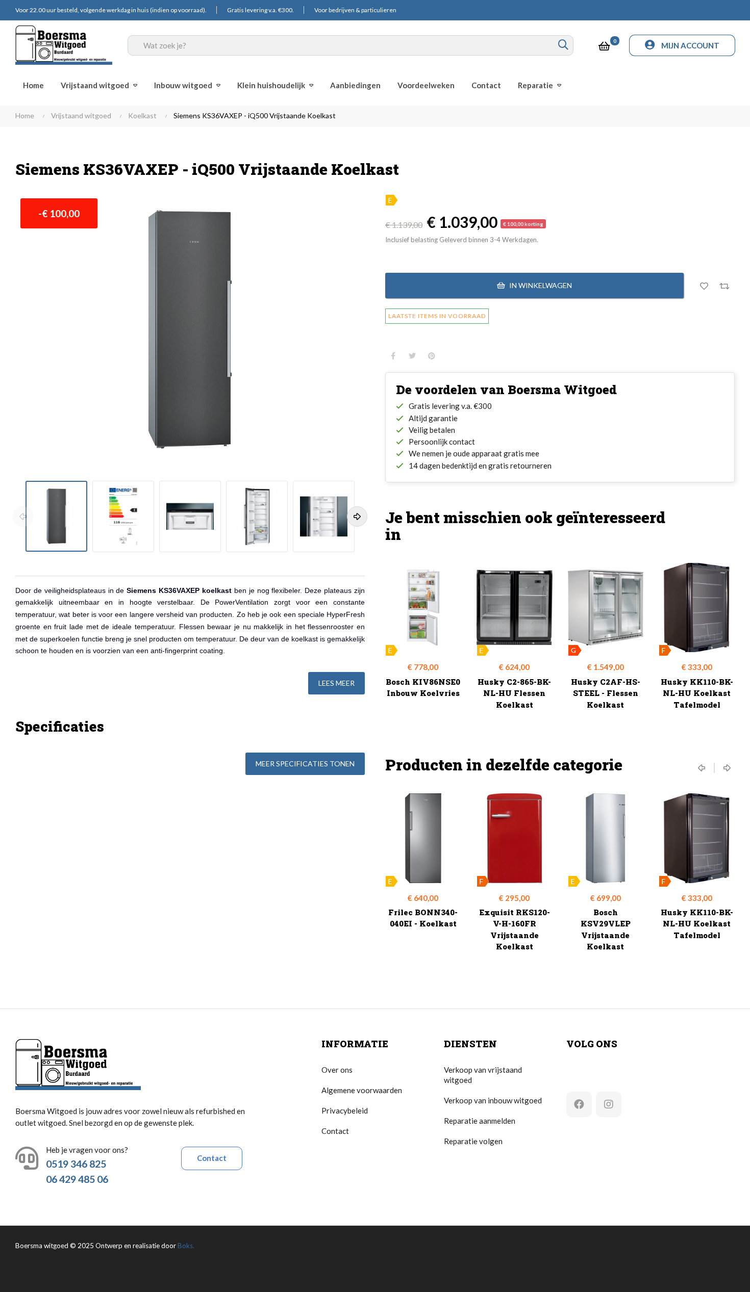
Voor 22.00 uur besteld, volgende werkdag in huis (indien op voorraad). (111, 10)
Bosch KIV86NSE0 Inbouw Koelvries (423, 688)
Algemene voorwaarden (361, 1090)
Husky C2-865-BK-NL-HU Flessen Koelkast (514, 693)
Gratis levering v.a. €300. (260, 10)
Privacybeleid (344, 1110)
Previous (23, 516)
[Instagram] (608, 1104)
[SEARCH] (563, 45)
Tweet (412, 356)
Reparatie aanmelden (479, 1120)
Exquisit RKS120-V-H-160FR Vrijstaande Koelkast (514, 929)
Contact (212, 1157)
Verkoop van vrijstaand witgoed (483, 1074)
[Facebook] (579, 1104)
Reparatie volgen (473, 1141)
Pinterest (431, 356)
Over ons (337, 1069)
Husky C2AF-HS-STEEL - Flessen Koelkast (605, 693)
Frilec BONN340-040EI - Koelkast (423, 918)
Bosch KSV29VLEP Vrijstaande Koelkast (606, 929)
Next (357, 516)
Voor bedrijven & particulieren (355, 10)
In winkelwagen (540, 285)
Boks (185, 1246)
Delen (393, 356)
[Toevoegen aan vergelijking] (724, 285)
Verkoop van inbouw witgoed (493, 1100)
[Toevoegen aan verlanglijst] (704, 285)
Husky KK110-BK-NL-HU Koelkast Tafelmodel (697, 693)
